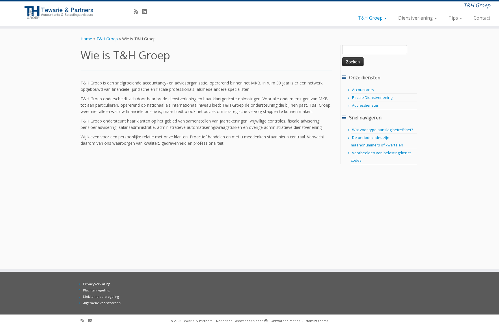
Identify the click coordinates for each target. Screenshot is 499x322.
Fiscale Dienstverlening (372, 97)
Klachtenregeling (96, 290)
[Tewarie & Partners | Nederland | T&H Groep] (57, 12)
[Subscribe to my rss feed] (138, 11)
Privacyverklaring (96, 284)
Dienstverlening (416, 18)
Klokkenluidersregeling (101, 296)
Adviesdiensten (365, 105)
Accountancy (363, 89)
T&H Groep (371, 18)
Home (86, 39)
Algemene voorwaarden (102, 303)
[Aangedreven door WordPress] (266, 320)
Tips (453, 18)
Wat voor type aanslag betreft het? (382, 129)
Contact (482, 18)
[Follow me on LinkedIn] (146, 11)
